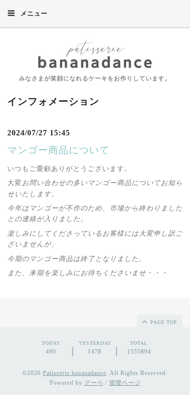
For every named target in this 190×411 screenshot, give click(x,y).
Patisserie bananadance (74, 373)
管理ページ (125, 382)
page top (163, 322)
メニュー (33, 13)
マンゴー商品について (58, 150)
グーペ (93, 382)
